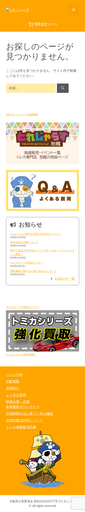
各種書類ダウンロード (23, 407)
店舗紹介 (12, 388)
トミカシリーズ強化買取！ (21, 354)
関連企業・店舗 (17, 402)
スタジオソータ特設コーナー (26, 262)
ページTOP (14, 375)
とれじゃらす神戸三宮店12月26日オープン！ (36, 233)
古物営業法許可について (24, 420)
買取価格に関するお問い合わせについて (33, 271)
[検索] (63, 88)
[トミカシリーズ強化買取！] (42, 331)
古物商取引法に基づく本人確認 (29, 414)
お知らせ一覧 (65, 278)
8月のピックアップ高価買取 (22, 114)
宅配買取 (12, 381)
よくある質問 (16, 395)
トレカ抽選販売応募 (21, 427)
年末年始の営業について (24, 242)
